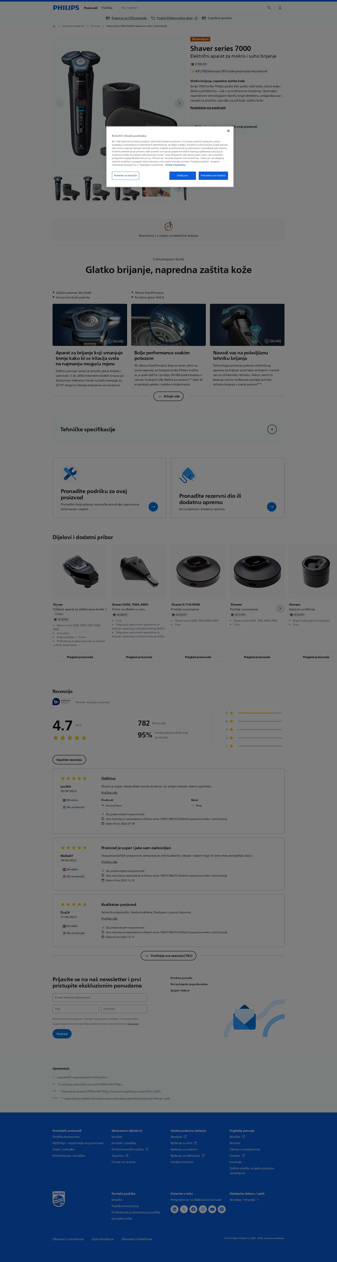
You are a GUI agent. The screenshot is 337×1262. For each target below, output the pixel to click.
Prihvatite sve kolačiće (213, 175)
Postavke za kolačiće (125, 175)
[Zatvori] (228, 131)
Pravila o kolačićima (175, 165)
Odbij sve (182, 175)
